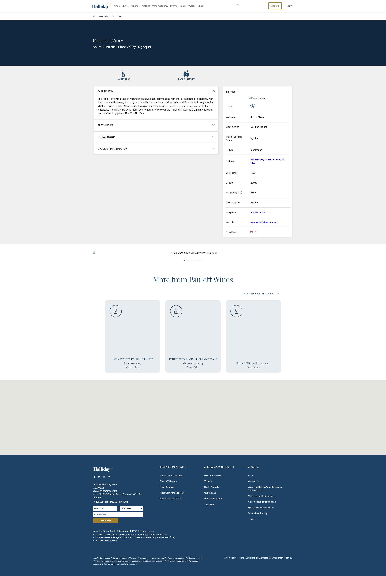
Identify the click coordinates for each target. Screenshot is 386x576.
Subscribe (106, 521)
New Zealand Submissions (261, 507)
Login (289, 6)
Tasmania (209, 504)
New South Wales (212, 475)
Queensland (210, 493)
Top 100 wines (167, 487)
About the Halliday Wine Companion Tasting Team (265, 488)
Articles (146, 6)
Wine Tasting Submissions (261, 496)
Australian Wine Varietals (172, 493)
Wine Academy (160, 6)
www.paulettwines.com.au (263, 222)
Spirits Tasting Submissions (262, 502)
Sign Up (275, 6)
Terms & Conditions (247, 558)
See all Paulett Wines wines (259, 293)
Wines (116, 6)
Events (173, 6)
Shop (200, 6)
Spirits (125, 6)
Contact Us (253, 481)
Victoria (208, 481)
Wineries (135, 6)
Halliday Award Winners (171, 475)
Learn (183, 6)
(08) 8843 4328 (257, 212)
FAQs (250, 475)
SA (94, 16)
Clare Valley (104, 16)
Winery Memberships (258, 513)
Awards (192, 6)
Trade (251, 519)
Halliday (101, 6)
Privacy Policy (230, 558)
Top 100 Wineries (168, 481)
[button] (193, 415)
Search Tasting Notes (170, 498)
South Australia (211, 487)
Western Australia (213, 498)
